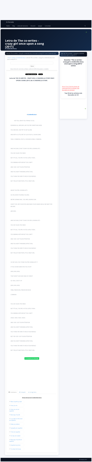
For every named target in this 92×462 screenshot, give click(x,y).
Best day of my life (15, 415)
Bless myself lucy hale (16, 401)
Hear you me (14, 405)
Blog (13, 26)
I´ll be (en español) (15, 432)
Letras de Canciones (22, 26)
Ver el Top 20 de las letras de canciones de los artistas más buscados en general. (70, 88)
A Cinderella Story (20, 57)
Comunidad (48, 26)
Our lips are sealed (15, 436)
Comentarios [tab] (13, 392)
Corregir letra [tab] (32, 392)
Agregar (40, 26)
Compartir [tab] (23, 392)
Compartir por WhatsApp (32, 358)
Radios (8, 26)
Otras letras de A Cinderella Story (32, 397)
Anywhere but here (15, 445)
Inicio (9, 57)
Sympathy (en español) (16, 428)
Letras (13, 57)
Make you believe (15, 424)
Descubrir (33, 26)
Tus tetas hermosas (16, 449)
